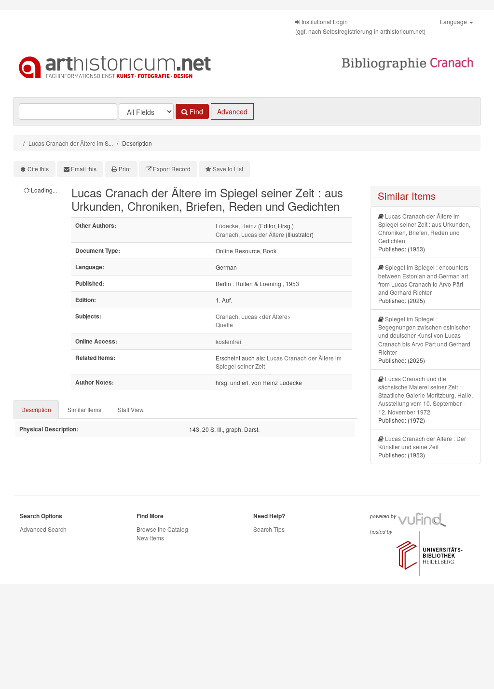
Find (195, 111)
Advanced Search (43, 529)
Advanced (232, 111)
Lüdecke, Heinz (236, 225)
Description (36, 409)
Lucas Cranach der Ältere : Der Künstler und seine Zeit (422, 442)
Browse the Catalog (162, 529)
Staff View (131, 409)
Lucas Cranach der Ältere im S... (70, 143)
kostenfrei (228, 341)
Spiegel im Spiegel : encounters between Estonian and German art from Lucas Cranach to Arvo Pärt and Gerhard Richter (423, 279)
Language (454, 21)
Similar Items (84, 409)
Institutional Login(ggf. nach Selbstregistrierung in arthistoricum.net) (360, 26)
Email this (83, 169)
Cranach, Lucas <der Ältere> (253, 316)
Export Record (172, 169)
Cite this (38, 169)
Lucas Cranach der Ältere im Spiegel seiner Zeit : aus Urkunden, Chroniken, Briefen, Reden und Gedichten (424, 228)
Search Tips (269, 529)
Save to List (228, 169)
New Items (150, 538)
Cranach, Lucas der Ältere (250, 234)
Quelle (224, 324)
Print (125, 169)
